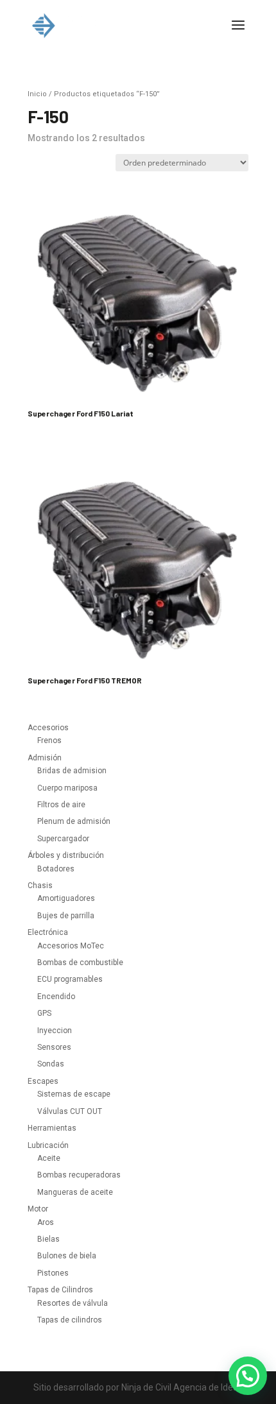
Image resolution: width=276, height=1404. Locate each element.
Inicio (37, 94)
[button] (248, 1376)
